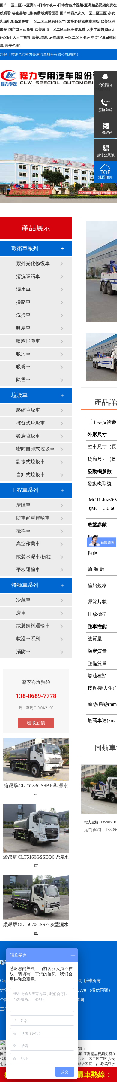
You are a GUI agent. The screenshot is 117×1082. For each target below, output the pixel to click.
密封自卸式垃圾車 (35, 448)
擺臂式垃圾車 (30, 422)
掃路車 (23, 302)
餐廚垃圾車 (28, 435)
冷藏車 (23, 599)
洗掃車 (23, 315)
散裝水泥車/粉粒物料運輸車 (38, 556)
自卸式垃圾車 (30, 474)
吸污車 (23, 353)
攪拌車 (23, 530)
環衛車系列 (24, 248)
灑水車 (23, 289)
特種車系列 (24, 585)
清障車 (23, 504)
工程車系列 (24, 490)
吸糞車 (23, 366)
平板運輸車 (28, 569)
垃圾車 (19, 395)
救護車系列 (28, 638)
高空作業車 (28, 543)
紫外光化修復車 (33, 263)
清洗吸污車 (28, 276)
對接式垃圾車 (30, 461)
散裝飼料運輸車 (33, 625)
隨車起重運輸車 (33, 517)
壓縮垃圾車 (28, 410)
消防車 (23, 651)
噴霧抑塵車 (28, 340)
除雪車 (23, 379)
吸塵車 (23, 328)
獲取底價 (36, 723)
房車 (21, 612)
